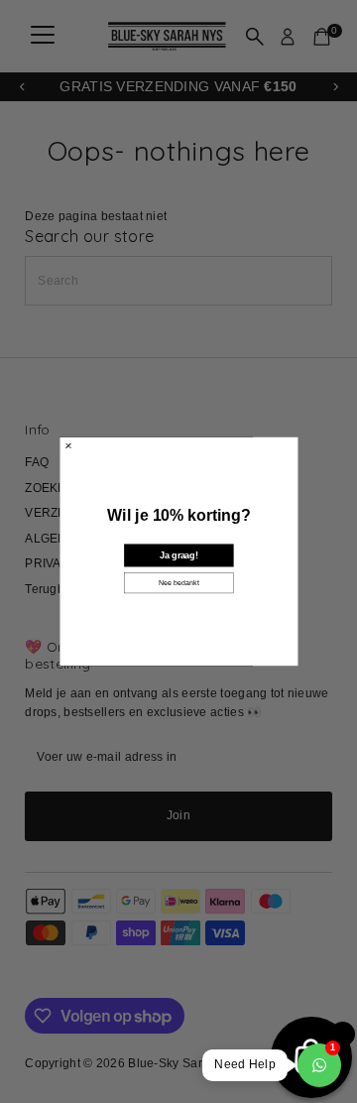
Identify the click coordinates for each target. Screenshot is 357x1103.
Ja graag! (178, 555)
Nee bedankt (179, 583)
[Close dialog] (68, 446)
